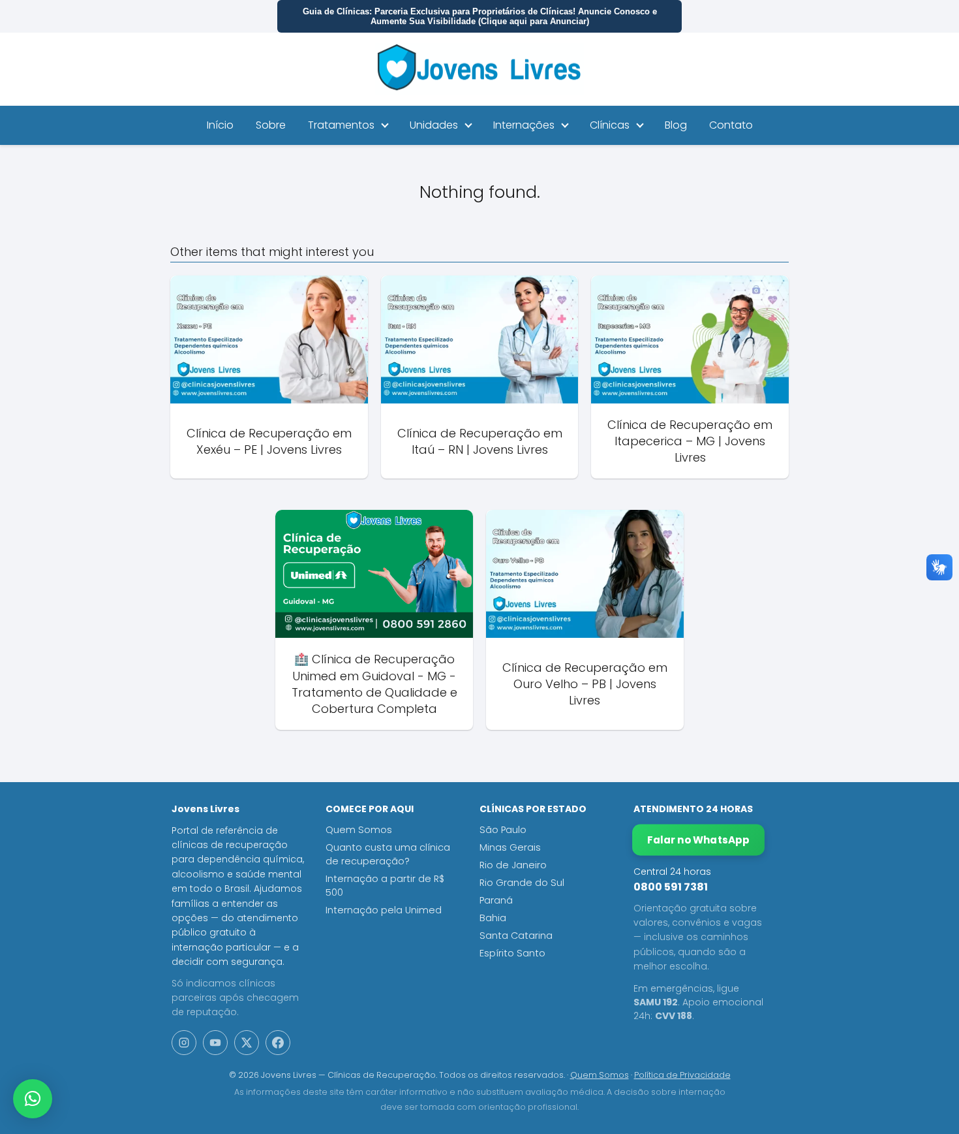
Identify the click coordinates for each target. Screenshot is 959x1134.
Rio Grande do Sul (522, 882)
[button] (32, 1098)
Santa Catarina (516, 935)
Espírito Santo (512, 953)
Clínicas (610, 125)
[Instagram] (184, 1042)
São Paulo (503, 829)
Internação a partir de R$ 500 (385, 885)
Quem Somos (359, 829)
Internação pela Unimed (384, 910)
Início (220, 125)
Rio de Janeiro (513, 865)
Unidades (434, 125)
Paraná (496, 900)
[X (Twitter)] (246, 1042)
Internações (524, 125)
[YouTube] (215, 1042)
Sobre (271, 125)
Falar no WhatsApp (699, 840)
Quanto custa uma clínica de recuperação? (388, 854)
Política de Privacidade (682, 1074)
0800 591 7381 (670, 886)
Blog (676, 125)
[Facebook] (278, 1042)
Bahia (493, 917)
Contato (731, 125)
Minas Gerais (510, 847)
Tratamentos (341, 125)
